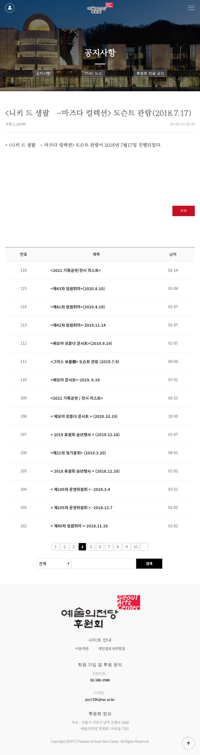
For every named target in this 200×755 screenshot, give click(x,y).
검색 (149, 563)
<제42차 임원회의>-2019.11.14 (78, 325)
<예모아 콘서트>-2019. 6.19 (75, 380)
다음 (144, 547)
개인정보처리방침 (111, 649)
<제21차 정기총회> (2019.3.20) (78, 453)
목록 (183, 211)
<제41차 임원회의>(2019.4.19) (78, 307)
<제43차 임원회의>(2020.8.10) (78, 288)
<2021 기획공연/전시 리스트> (76, 270)
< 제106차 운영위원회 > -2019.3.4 (80, 489)
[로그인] (9, 8)
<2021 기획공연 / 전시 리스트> (77, 398)
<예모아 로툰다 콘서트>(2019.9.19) (81, 343)
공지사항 (43, 73)
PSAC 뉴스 (93, 73)
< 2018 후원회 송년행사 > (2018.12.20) (85, 471)
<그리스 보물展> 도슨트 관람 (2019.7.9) (85, 361)
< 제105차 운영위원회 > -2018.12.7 (82, 507)
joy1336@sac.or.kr (100, 699)
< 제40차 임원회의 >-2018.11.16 (79, 526)
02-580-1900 (100, 680)
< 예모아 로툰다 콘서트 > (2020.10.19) (84, 416)
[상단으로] (188, 743)
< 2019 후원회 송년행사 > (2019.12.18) (85, 434)
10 (135, 547)
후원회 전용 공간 (150, 73)
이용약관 (82, 649)
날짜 (173, 254)
